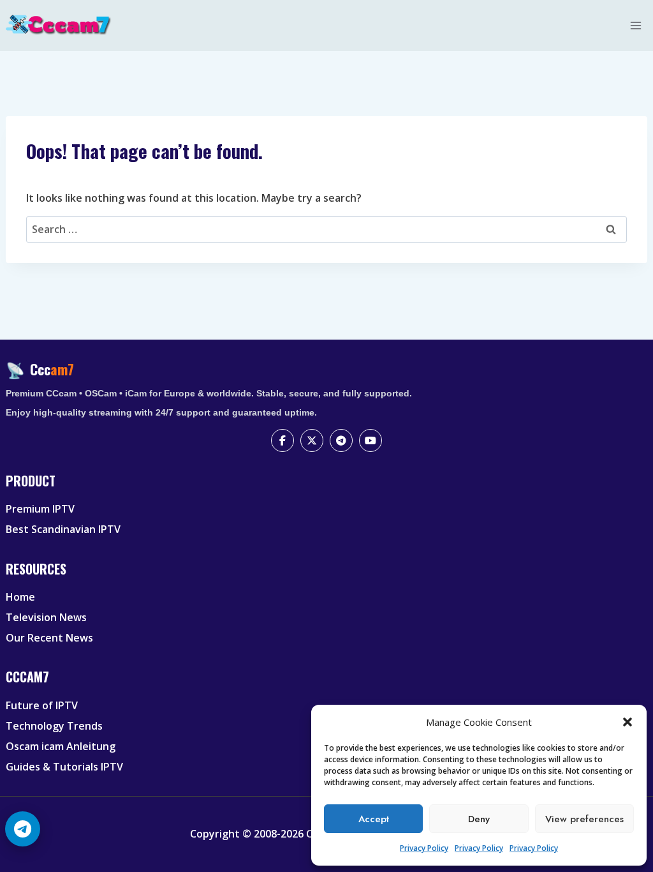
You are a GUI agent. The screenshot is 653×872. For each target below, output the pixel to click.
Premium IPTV (40, 509)
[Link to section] (328, 491)
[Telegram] (341, 440)
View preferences (584, 819)
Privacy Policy (424, 848)
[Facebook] (282, 440)
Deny (479, 819)
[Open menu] (636, 25)
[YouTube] (370, 440)
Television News (46, 617)
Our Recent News (49, 638)
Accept (373, 819)
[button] (627, 722)
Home (20, 597)
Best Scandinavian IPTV (63, 529)
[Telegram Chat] (22, 828)
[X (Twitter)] (311, 440)
